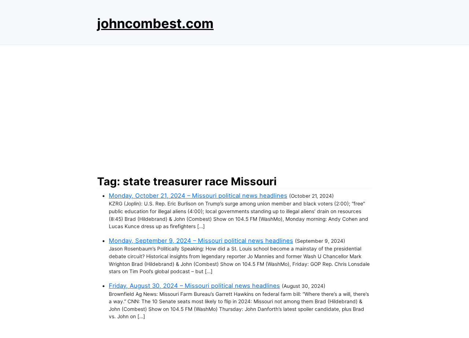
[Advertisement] (234, 108)
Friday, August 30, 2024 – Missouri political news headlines (194, 285)
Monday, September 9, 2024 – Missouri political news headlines (201, 240)
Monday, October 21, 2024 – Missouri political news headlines (198, 195)
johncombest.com (155, 23)
